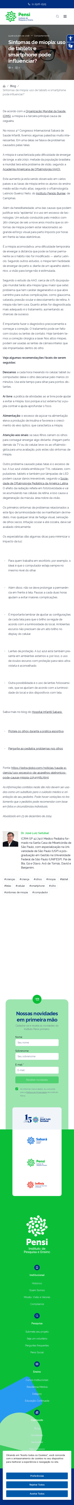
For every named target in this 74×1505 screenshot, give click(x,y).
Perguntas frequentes (37, 1345)
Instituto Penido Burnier (51, 193)
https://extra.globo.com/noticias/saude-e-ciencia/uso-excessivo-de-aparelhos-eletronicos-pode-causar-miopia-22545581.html (35, 772)
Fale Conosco (37, 1449)
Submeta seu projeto (37, 1331)
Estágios (37, 1393)
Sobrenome (22, 1050)
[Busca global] (57, 16)
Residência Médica (37, 1387)
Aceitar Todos (37, 1493)
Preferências (37, 1475)
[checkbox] (16, 1088)
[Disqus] (37, 946)
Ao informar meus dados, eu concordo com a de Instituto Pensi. (39, 1092)
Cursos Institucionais (37, 1380)
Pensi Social (37, 1352)
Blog (13, 86)
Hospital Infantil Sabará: (47, 712)
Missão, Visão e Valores (37, 1297)
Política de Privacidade (36, 1092)
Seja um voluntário (37, 1338)
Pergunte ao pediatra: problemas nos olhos (35, 748)
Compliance (37, 1304)
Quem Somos (37, 1290)
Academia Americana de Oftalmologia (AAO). (32, 169)
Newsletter (37, 1442)
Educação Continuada (37, 1400)
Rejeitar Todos (37, 1484)
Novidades (37, 1435)
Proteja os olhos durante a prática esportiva (36, 731)
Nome (18, 1037)
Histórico (37, 1283)
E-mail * (19, 1064)
